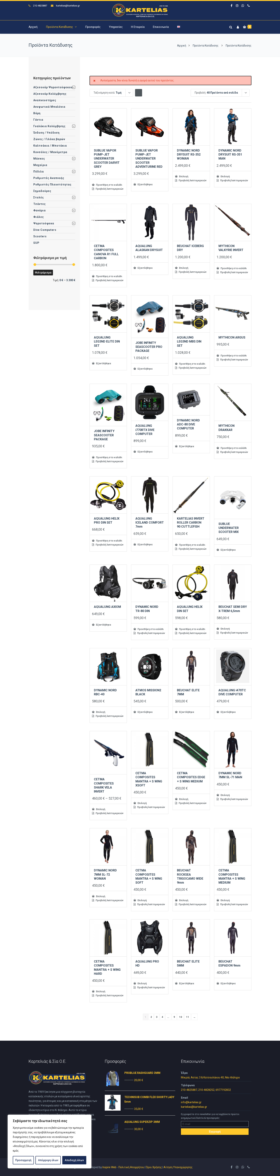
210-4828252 (206, 1089)
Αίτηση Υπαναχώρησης (178, 1167)
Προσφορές (93, 27)
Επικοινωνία (161, 27)
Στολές (38, 197)
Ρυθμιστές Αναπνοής (48, 178)
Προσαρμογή (23, 1160)
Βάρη (37, 113)
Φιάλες (38, 216)
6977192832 (223, 1089)
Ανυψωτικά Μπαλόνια (49, 106)
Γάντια (38, 119)
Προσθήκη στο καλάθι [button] (108, 184)
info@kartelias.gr (191, 1102)
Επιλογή (183, 176)
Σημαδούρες (42, 191)
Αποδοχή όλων (74, 1160)
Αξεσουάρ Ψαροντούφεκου (53, 87)
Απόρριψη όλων (48, 1160)
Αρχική (33, 27)
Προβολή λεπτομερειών (109, 189)
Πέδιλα (38, 171)
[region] (49, 1141)
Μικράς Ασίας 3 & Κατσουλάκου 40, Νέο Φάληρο (210, 1077)
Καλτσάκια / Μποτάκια (50, 145)
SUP (36, 242)
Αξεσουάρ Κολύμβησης (49, 93)
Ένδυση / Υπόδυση (46, 132)
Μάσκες (39, 158)
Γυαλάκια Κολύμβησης (49, 126)
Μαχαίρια (40, 165)
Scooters (40, 236)
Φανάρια (39, 210)
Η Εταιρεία (138, 27)
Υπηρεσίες (116, 27)
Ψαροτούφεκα (43, 223)
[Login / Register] (237, 26)
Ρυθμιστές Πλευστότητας (52, 184)
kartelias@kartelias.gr (68, 5)
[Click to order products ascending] (138, 92)
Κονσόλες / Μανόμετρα (50, 152)
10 (180, 1017)
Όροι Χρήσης (154, 1167)
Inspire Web (109, 1167)
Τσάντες (39, 203)
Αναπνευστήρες (44, 100)
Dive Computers (44, 229)
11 (187, 1017)
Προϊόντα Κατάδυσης (59, 27)
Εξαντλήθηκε (145, 184)
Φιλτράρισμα (43, 272)
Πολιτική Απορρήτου (131, 1167)
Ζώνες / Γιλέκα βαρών (49, 139)
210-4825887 (189, 1089)
